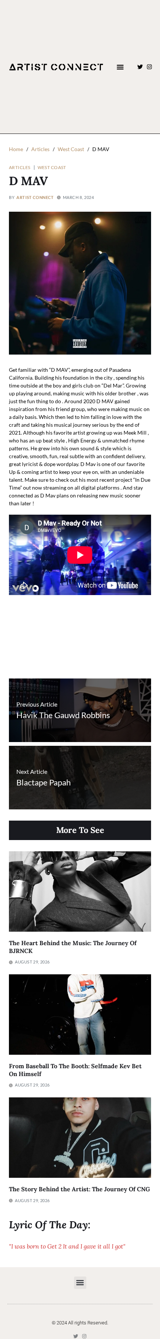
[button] (120, 67)
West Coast (52, 167)
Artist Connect (35, 197)
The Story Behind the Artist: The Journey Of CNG (79, 1189)
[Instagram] (149, 67)
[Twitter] (140, 67)
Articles (20, 167)
